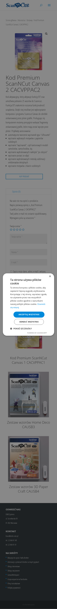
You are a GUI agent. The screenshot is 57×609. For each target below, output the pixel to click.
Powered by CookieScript (37, 333)
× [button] (50, 276)
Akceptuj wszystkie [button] (29, 314)
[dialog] (28, 304)
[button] (21, 328)
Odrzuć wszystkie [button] (29, 321)
